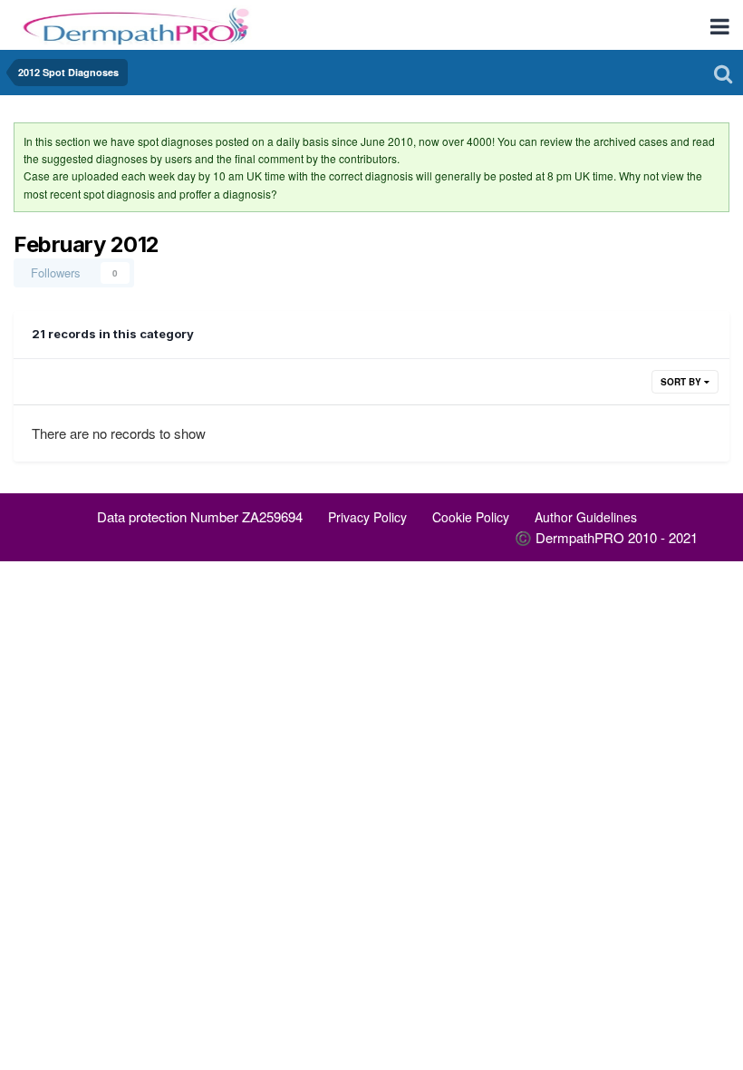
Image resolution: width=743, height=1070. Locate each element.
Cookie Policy (470, 517)
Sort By (682, 381)
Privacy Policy (367, 517)
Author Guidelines (586, 517)
